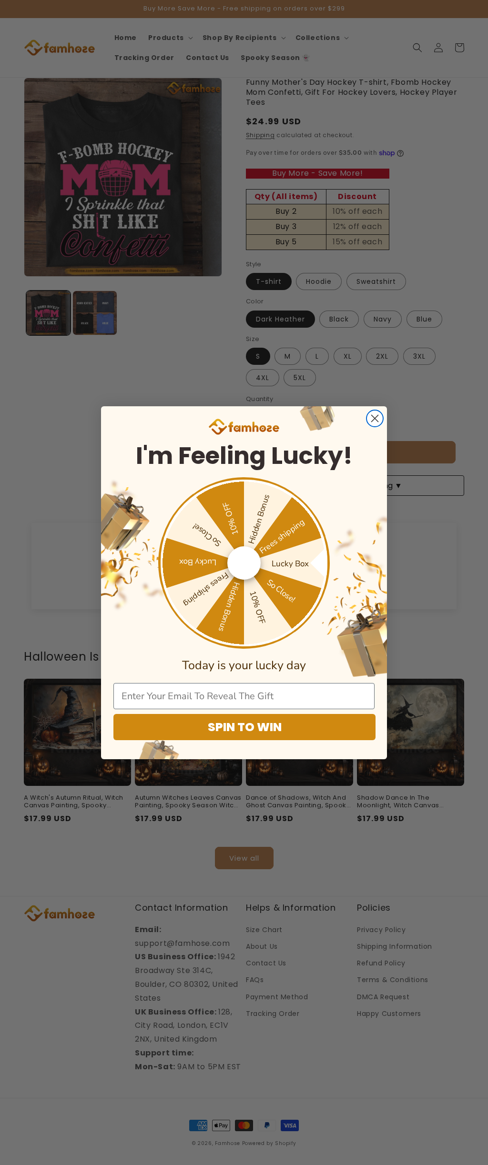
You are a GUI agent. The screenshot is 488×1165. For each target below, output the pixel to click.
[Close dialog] (374, 418)
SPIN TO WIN (245, 727)
